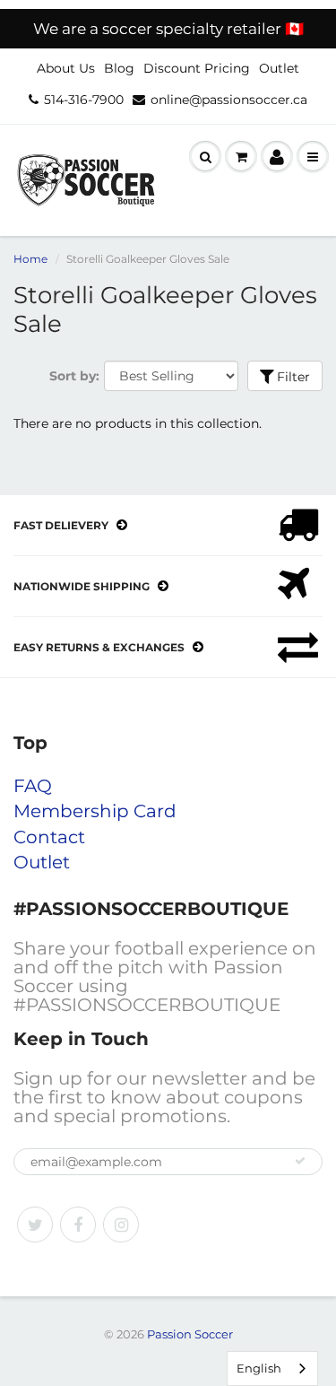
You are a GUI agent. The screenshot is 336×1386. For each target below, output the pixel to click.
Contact (49, 837)
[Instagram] (121, 1224)
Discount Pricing (196, 68)
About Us (66, 68)
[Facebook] (78, 1224)
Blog (119, 68)
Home (30, 259)
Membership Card (95, 811)
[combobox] (272, 1368)
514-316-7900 (84, 100)
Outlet (279, 68)
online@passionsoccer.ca (229, 100)
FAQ (32, 786)
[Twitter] (35, 1224)
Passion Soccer (190, 1334)
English (259, 1368)
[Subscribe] (300, 1160)
